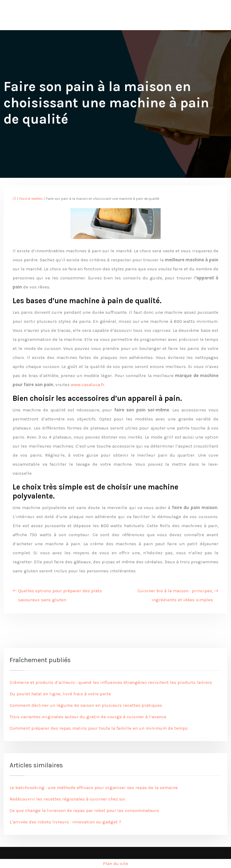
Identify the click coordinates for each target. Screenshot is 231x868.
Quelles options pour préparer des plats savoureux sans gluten (60, 595)
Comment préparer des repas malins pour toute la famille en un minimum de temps (99, 728)
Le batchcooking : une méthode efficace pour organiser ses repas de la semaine (94, 787)
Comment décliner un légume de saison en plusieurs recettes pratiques (86, 705)
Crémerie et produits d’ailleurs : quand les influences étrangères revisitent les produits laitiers (111, 682)
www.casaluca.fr (87, 384)
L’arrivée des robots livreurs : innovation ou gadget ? (65, 822)
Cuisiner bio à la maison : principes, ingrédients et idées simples (175, 595)
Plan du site (115, 863)
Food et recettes (31, 199)
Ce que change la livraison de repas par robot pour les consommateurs (84, 810)
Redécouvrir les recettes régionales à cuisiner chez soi (67, 799)
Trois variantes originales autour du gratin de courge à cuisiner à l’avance (88, 716)
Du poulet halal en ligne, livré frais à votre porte (60, 694)
